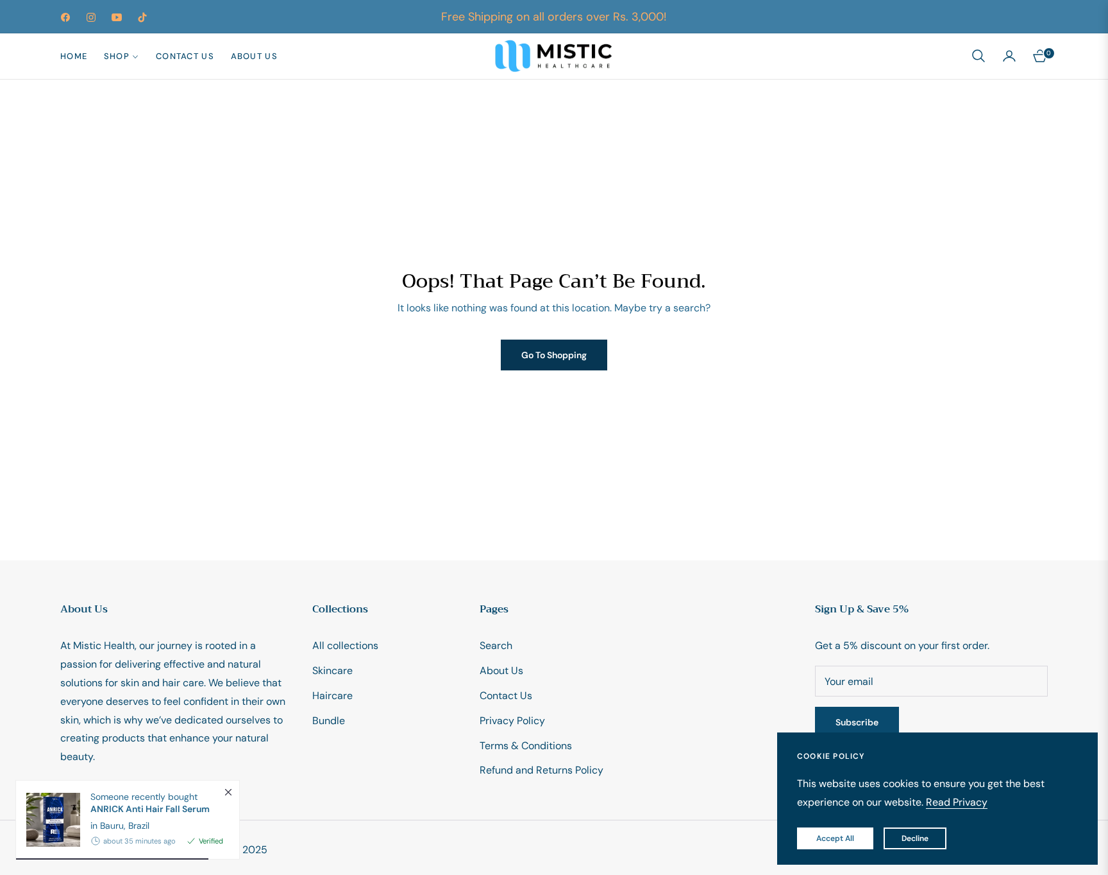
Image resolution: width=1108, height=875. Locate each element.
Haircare (332, 695)
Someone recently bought (150, 803)
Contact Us (506, 695)
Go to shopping (554, 355)
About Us (501, 670)
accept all (835, 838)
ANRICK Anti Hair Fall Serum (150, 809)
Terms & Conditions (526, 745)
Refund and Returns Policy (541, 770)
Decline (915, 838)
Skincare (332, 670)
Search (496, 645)
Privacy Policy (512, 720)
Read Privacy (956, 802)
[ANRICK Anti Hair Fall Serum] (48, 820)
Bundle (328, 720)
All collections (345, 645)
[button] (978, 56)
